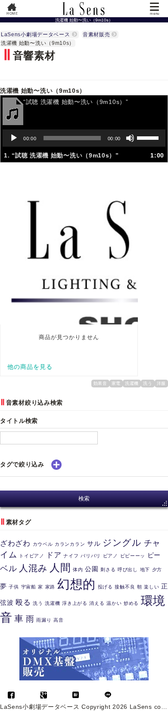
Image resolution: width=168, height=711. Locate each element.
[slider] (149, 137)
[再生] (13, 138)
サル (93, 543)
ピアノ (110, 555)
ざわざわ (15, 543)
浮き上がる (74, 603)
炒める (131, 603)
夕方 (157, 569)
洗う (147, 383)
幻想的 (76, 584)
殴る (23, 602)
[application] (84, 138)
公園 (91, 569)
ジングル (122, 542)
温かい (113, 603)
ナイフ (70, 555)
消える (96, 603)
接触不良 (125, 586)
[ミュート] (130, 138)
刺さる (107, 569)
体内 (78, 569)
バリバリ (91, 555)
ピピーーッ (133, 555)
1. (61, 155)
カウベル (43, 544)
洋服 (161, 383)
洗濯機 (132, 383)
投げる (105, 586)
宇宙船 (28, 586)
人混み (33, 568)
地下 (145, 569)
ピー (154, 555)
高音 (58, 620)
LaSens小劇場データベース (35, 34)
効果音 (100, 383)
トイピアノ (31, 555)
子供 (14, 586)
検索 (84, 498)
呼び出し (128, 569)
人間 (60, 567)
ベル (8, 568)
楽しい (151, 586)
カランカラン (70, 544)
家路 (50, 586)
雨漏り (43, 620)
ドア (53, 555)
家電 (116, 383)
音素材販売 (96, 34)
